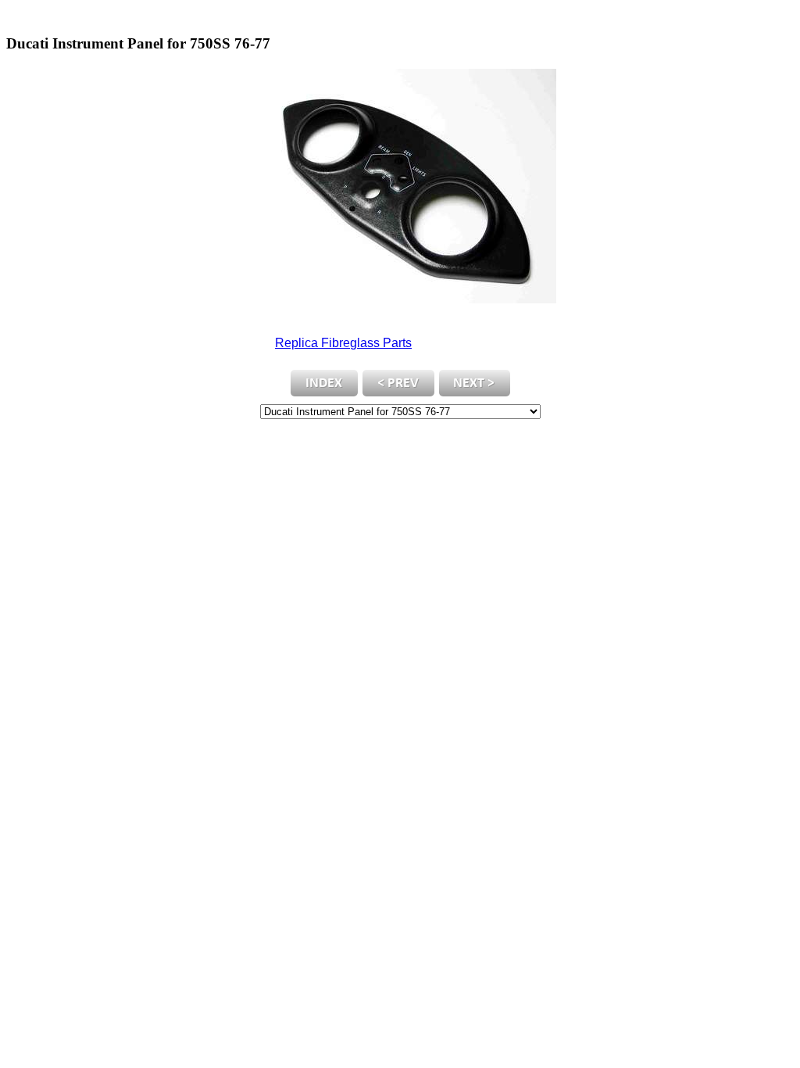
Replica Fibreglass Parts (343, 342)
